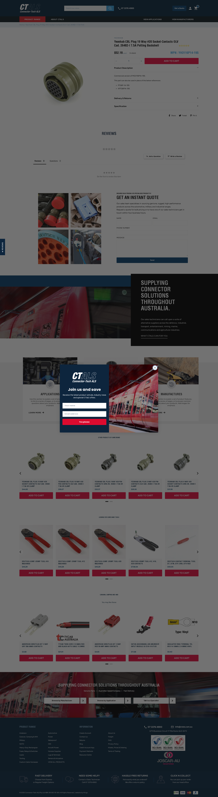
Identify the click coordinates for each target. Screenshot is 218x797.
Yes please (84, 422)
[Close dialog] (155, 368)
